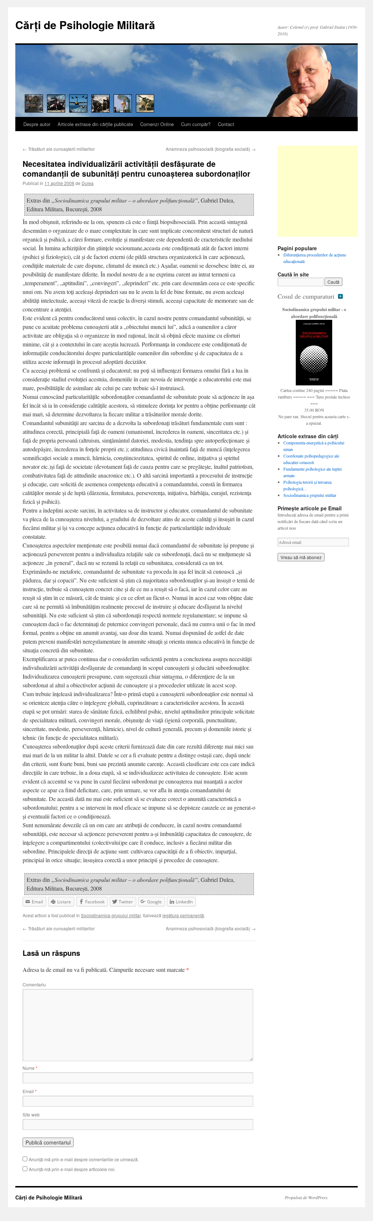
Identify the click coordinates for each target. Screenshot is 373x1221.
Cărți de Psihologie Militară (85, 24)
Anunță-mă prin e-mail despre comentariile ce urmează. (84, 1159)
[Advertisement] (323, 191)
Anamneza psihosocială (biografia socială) (211, 149)
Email (30, 1091)
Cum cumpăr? (196, 124)
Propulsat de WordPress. (307, 1197)
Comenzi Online (157, 124)
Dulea (88, 183)
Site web (31, 1114)
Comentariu (34, 984)
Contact (226, 124)
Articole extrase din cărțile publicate (95, 124)
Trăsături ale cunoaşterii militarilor (59, 149)
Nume (30, 1068)
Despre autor (36, 124)
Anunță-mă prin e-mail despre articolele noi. (72, 1169)
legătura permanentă (183, 915)
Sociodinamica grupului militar (111, 915)
